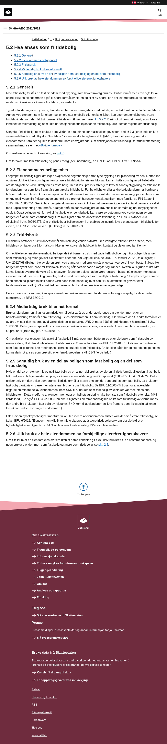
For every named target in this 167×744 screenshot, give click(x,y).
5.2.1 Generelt (23, 55)
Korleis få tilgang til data (54, 672)
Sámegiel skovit (42, 712)
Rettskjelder (39, 39)
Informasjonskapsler (51, 556)
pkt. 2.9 (103, 444)
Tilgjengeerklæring (50, 570)
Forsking (43, 597)
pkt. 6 (60, 153)
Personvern (39, 719)
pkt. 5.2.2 (99, 119)
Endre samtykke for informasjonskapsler (65, 563)
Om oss (42, 583)
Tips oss (37, 727)
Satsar (36, 689)
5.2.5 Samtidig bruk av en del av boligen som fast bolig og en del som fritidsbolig (67, 73)
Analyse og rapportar (51, 590)
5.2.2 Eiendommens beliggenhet (35, 60)
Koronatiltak (39, 735)
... (51, 39)
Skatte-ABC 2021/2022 (24, 28)
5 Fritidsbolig (89, 39)
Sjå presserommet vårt (52, 637)
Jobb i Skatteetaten (50, 576)
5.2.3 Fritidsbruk (25, 64)
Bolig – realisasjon (66, 39)
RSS (34, 704)
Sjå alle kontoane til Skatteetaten (60, 615)
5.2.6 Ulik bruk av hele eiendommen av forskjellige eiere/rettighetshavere (62, 78)
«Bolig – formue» (50, 145)
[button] (140, 2)
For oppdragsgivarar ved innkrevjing (62, 680)
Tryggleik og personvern (54, 549)
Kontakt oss (45, 542)
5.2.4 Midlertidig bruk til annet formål (38, 69)
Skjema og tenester (44, 697)
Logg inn (155, 2)
